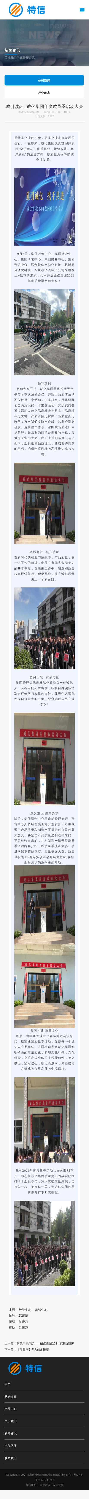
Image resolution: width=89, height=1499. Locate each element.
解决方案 (11, 1396)
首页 (8, 1384)
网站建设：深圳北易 (51, 1485)
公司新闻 (44, 80)
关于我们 (11, 1421)
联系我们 (11, 1458)
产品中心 (11, 1408)
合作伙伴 (11, 1445)
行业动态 (44, 92)
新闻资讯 (11, 1433)
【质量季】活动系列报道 (33, 1349)
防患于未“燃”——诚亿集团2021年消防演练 (45, 1343)
